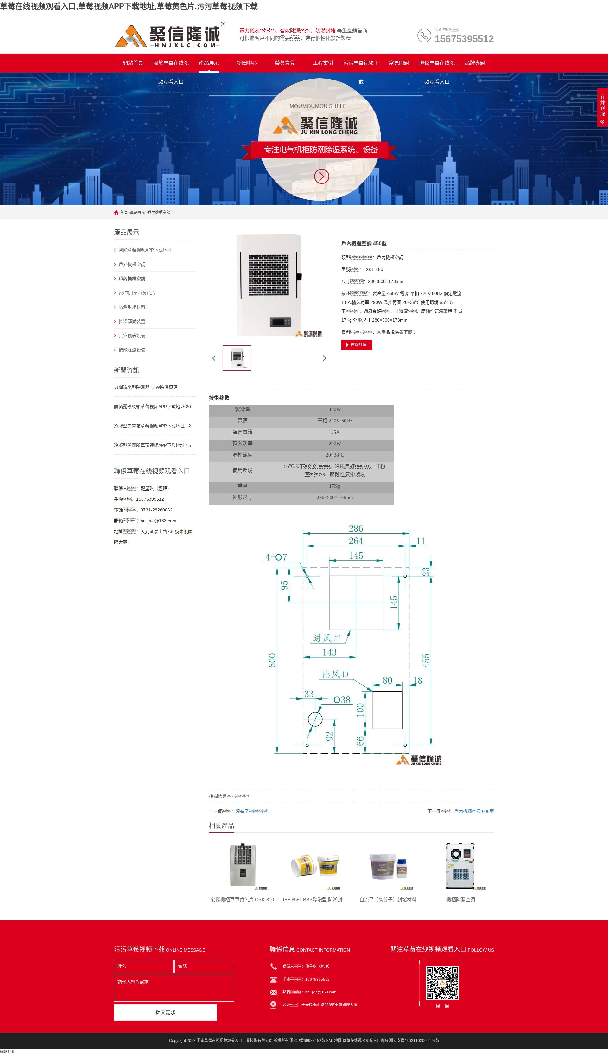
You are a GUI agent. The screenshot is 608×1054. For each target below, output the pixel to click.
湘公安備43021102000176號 (414, 1040)
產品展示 (209, 63)
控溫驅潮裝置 (132, 321)
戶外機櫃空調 (132, 264)
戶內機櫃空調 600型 (474, 811)
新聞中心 (247, 63)
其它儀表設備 (132, 335)
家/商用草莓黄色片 (137, 292)
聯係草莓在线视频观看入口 (437, 66)
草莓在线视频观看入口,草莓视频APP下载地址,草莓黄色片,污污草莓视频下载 (129, 6)
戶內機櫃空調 (159, 212)
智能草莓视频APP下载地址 (145, 250)
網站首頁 (133, 63)
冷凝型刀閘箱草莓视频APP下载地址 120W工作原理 (155, 425)
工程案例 (323, 63)
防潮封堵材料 (132, 307)
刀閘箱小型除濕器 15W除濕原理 (146, 387)
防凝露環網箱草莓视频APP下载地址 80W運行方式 (155, 406)
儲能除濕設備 (132, 349)
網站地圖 (7, 1052)
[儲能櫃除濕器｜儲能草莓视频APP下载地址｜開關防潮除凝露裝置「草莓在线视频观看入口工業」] (169, 34)
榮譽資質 (285, 63)
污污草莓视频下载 (361, 66)
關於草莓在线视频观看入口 (171, 66)
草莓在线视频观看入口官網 (365, 1040)
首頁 (124, 212)
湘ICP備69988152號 (307, 1040)
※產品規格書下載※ (397, 332)
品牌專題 (475, 63)
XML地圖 (334, 1040)
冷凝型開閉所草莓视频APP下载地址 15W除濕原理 (155, 445)
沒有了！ (253, 811)
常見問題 (399, 63)
